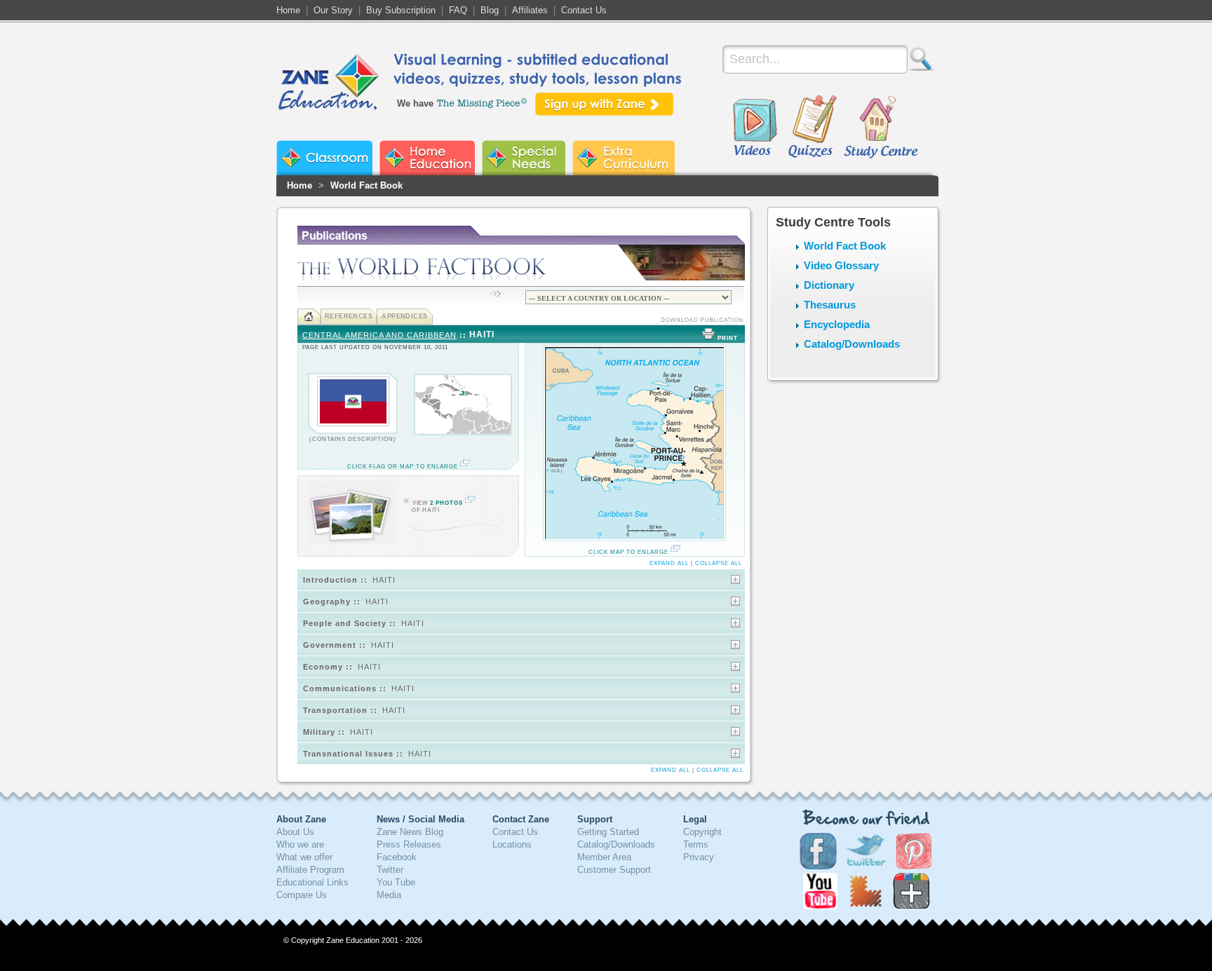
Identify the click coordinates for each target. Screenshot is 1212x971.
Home (288, 10)
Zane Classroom (324, 157)
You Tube (396, 882)
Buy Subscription (401, 10)
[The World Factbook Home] (309, 316)
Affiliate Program (310, 869)
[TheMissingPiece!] (482, 102)
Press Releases (409, 844)
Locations (512, 844)
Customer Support (614, 869)
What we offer (304, 857)
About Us (295, 832)
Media (389, 895)
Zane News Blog (410, 832)
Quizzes (812, 127)
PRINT (728, 338)
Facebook (397, 857)
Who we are (300, 844)
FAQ (458, 10)
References (349, 316)
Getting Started (608, 832)
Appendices (405, 316)
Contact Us (584, 10)
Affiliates (530, 10)
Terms (695, 844)
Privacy (698, 857)
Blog (489, 10)
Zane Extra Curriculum (623, 157)
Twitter (390, 869)
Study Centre (880, 127)
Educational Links (312, 882)
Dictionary (829, 285)
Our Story (333, 10)
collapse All (718, 563)
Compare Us (301, 895)
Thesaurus (830, 305)
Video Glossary (841, 265)
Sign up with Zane (604, 104)
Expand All (669, 563)
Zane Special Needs (523, 157)
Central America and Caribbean (379, 335)
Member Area (604, 857)
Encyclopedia (837, 324)
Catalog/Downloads (852, 344)
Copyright (702, 832)
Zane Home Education (427, 157)
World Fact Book (366, 185)
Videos (754, 127)
